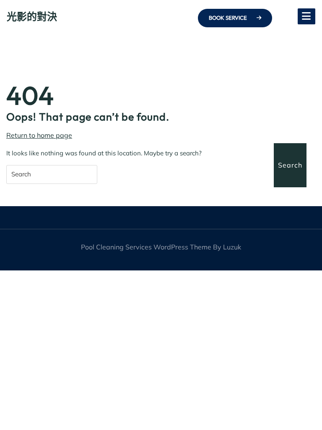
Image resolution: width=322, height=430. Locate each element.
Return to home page (39, 135)
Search (290, 165)
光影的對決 (32, 16)
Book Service (228, 17)
